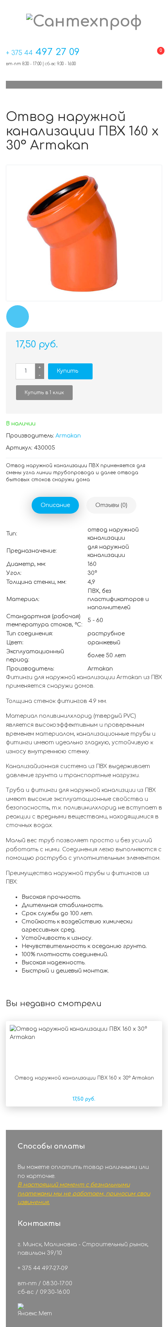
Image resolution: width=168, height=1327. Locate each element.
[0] (154, 58)
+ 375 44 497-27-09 (43, 1268)
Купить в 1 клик (44, 392)
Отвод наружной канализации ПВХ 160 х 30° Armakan (84, 1078)
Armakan (68, 436)
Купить (67, 371)
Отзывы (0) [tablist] (111, 505)
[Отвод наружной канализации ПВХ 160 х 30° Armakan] (84, 233)
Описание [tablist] (55, 505)
